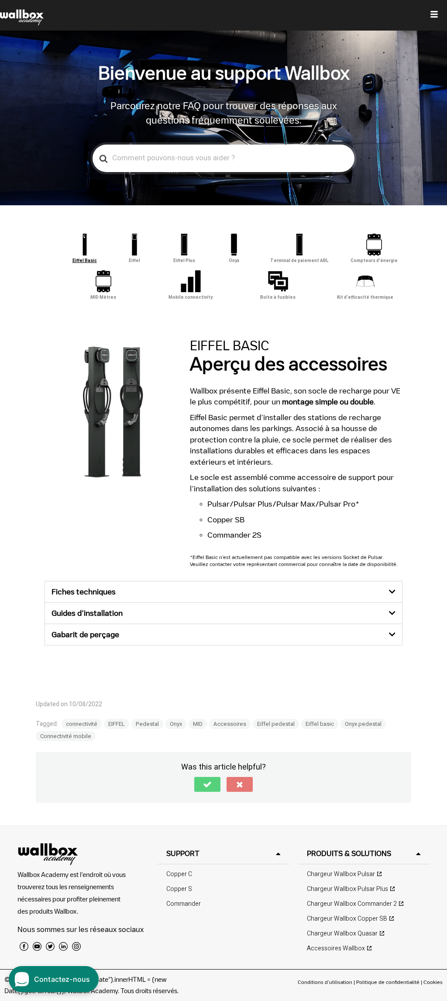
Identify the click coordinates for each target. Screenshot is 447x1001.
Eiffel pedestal (276, 724)
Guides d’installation (87, 613)
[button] (223, 591)
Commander (183, 903)
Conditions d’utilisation (326, 982)
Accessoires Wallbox (336, 948)
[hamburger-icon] (434, 15)
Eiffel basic (320, 724)
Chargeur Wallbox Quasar (342, 933)
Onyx (176, 724)
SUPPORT (182, 853)
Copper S (179, 889)
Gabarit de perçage (85, 634)
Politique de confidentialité (387, 982)
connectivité (81, 724)
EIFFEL (116, 724)
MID (198, 724)
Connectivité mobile (65, 736)
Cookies (433, 982)
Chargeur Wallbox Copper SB (347, 918)
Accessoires (229, 724)
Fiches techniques (84, 591)
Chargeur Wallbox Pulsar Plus (347, 889)
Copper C (179, 874)
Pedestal (147, 724)
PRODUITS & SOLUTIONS (349, 853)
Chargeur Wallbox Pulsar (341, 874)
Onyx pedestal (363, 724)
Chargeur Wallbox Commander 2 (352, 903)
